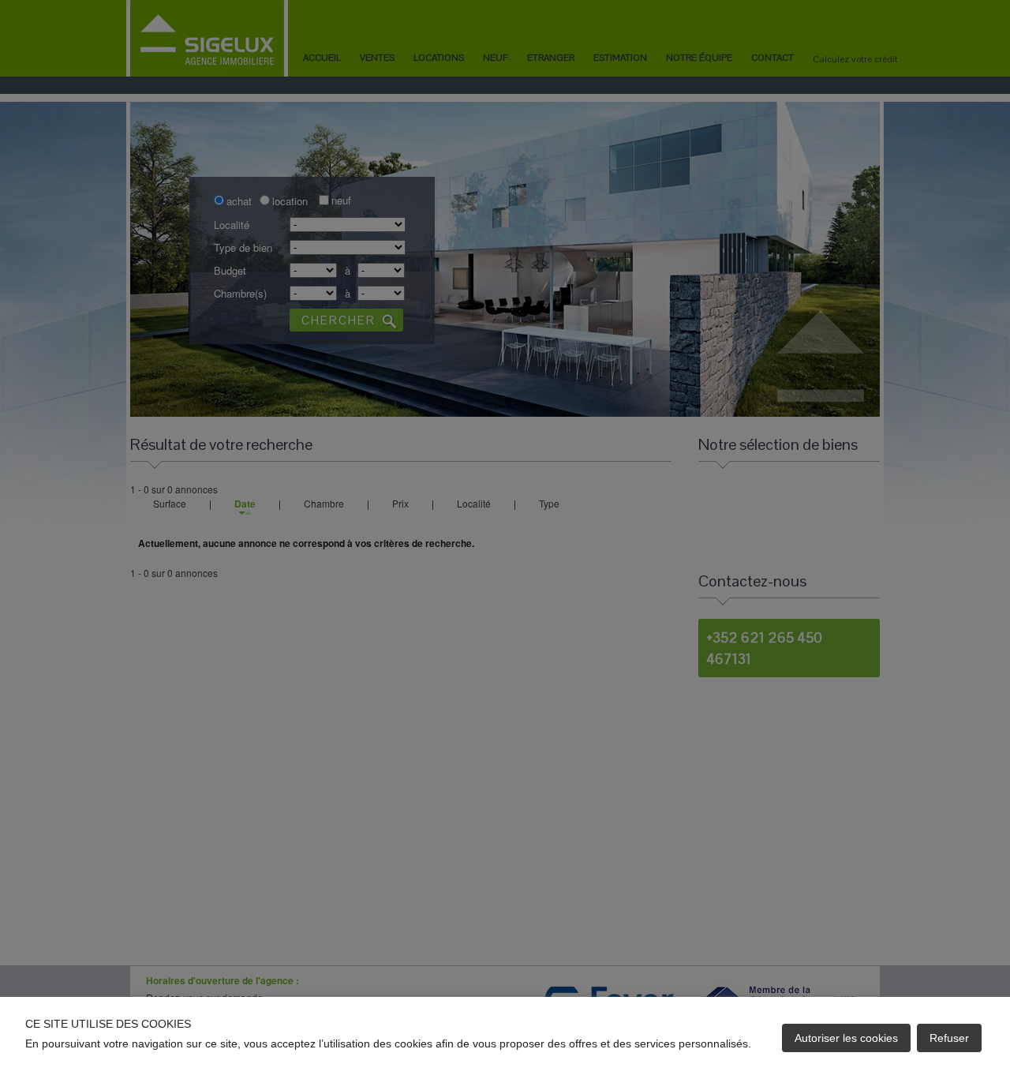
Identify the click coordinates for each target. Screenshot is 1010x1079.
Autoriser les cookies (846, 1038)
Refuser (949, 1038)
